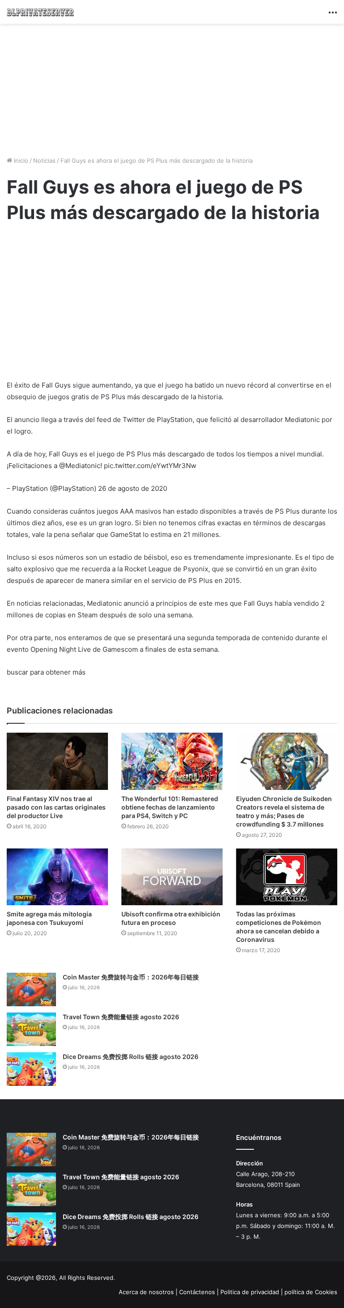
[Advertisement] (172, 88)
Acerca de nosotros (146, 1291)
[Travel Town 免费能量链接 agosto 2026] (31, 1029)
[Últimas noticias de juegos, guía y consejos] (40, 11)
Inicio (20, 160)
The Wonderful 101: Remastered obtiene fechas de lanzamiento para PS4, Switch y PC (169, 807)
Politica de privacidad (249, 1291)
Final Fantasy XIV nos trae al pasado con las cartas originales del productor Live (56, 807)
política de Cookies (310, 1291)
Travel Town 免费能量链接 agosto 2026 (121, 1017)
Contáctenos (197, 1291)
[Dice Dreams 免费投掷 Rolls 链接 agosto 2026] (31, 1069)
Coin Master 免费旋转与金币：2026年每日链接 (131, 977)
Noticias (44, 160)
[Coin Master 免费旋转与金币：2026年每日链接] (31, 989)
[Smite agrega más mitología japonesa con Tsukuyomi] (57, 876)
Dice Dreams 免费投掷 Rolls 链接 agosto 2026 (130, 1056)
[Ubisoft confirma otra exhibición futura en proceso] (172, 876)
